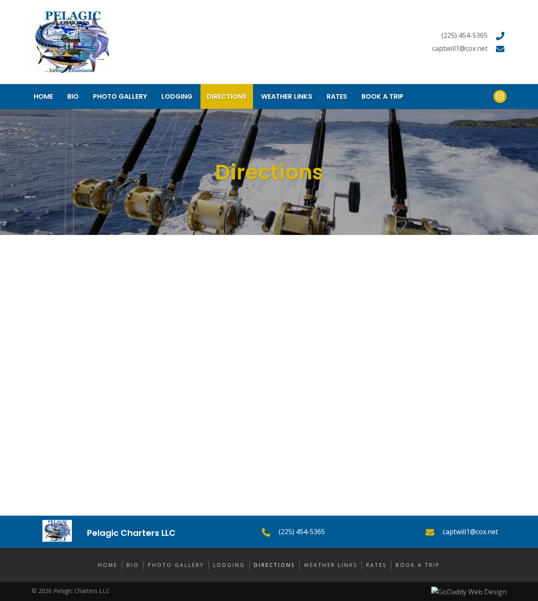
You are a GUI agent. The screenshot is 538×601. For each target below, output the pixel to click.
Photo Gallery (176, 565)
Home (108, 565)
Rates (376, 565)
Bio (133, 565)
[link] (43, 96)
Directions (274, 565)
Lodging (229, 565)
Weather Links (330, 565)
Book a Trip (418, 565)
